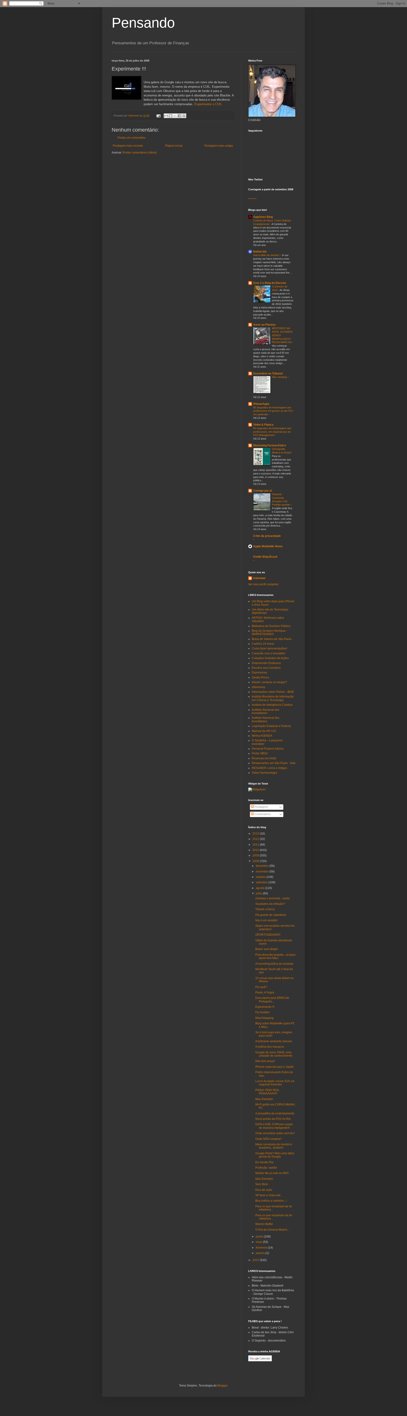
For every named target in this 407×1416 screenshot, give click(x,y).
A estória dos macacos (269, 1046)
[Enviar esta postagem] (158, 115)
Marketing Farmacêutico (269, 445)
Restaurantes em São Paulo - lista (273, 763)
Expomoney (259, 672)
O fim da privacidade (267, 536)
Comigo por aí (262, 490)
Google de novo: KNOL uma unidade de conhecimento (273, 1054)
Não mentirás (280, 377)
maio (259, 1242)
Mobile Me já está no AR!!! (272, 1173)
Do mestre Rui (264, 1162)
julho (259, 893)
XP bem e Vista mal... (268, 1195)
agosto (260, 888)
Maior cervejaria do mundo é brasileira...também (273, 1146)
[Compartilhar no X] (175, 115)
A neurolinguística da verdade (274, 963)
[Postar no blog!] (170, 115)
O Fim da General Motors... (272, 1229)
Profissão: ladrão (266, 1167)
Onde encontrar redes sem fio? (275, 1133)
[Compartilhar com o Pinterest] (184, 115)
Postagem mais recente (128, 145)
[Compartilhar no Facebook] (179, 115)
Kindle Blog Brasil (265, 556)
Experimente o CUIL (208, 104)
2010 (256, 850)
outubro (261, 877)
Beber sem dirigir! (266, 949)
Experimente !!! (264, 1007)
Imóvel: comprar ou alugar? (269, 682)
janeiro (260, 1253)
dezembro (262, 866)
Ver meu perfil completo (263, 584)
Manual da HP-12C (264, 731)
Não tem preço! (265, 1061)
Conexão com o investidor (268, 653)
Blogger (222, 1385)
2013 (256, 833)
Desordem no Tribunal (268, 373)
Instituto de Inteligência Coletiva (272, 704)
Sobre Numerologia (264, 772)
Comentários (262, 814)
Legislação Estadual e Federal (271, 726)
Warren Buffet (264, 1224)
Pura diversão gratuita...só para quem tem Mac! (275, 956)
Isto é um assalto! (266, 920)
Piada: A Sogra (264, 992)
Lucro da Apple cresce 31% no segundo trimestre (274, 1083)
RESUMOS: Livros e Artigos (269, 768)
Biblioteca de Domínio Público (271, 626)
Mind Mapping (264, 1018)
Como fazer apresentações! (269, 648)
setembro (262, 882)
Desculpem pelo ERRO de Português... (272, 999)
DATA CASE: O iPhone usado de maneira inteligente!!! (274, 1126)
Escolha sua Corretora (266, 667)
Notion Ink (260, 251)
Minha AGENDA (262, 735)
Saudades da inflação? (270, 903)
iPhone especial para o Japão (274, 1066)
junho (260, 1236)
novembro (262, 871)
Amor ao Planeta (264, 324)
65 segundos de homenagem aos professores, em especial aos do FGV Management (272, 432)
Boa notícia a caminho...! (271, 1200)
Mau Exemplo (264, 1099)
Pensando (143, 23)
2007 (256, 1260)
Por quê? (261, 987)
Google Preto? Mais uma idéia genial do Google (274, 1155)
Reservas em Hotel (264, 758)
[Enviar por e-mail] (166, 115)
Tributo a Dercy (265, 909)
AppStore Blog (263, 217)
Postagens (261, 807)
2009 (256, 855)
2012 (256, 839)
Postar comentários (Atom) (140, 152)
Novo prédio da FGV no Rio (273, 1119)
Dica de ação (263, 1190)
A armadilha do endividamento (274, 1113)
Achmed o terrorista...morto (272, 898)
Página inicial (174, 145)
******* (252, 199)
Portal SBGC (260, 753)
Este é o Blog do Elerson (269, 283)
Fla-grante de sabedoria (270, 915)
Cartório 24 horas (263, 643)
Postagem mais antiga (218, 145)
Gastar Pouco (260, 677)
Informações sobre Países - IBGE (273, 691)
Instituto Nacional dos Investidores (265, 711)
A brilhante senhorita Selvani (273, 1041)
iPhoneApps (261, 404)
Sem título (261, 1184)
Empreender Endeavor (266, 663)
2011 (256, 844)
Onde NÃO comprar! (268, 1139)
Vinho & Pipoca (263, 424)
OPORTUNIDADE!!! (267, 934)
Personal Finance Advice (268, 748)
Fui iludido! (262, 1012)
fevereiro (262, 1247)
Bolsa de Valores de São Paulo (272, 639)
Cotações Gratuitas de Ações (270, 658)
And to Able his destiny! (266, 255)
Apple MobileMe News (268, 546)
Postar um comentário (132, 137)
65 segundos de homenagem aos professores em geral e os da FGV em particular (273, 411)
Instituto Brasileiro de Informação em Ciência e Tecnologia (273, 698)
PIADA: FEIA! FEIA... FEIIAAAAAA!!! (268, 1091)
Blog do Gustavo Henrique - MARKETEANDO (269, 632)
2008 (256, 861)
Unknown (259, 578)
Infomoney (258, 687)
